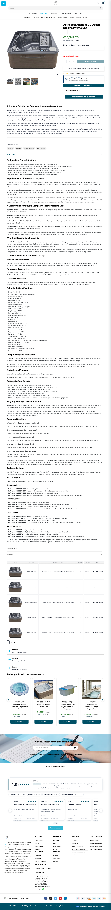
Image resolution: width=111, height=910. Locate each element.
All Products (33, 13)
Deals (54, 843)
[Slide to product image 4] (34, 81)
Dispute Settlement (40, 864)
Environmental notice (77, 846)
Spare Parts (78, 13)
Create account (39, 846)
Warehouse (56, 858)
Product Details (12, 549)
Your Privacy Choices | (85, 906)
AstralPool (10, 148)
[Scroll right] (102, 700)
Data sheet (10, 554)
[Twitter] (55, 898)
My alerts (37, 849)
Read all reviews (55, 828)
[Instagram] (50, 898)
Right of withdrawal (40, 861)
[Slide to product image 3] (26, 81)
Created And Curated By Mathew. (55, 906)
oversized (18, 148)
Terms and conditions (96, 849)
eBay (46, 801)
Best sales (56, 840)
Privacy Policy (38, 858)
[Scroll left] (8, 700)
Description (11, 154)
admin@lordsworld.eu (44, 886)
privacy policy (71, 751)
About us (74, 840)
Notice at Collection (99, 906)
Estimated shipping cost (78, 852)
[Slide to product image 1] (10, 81)
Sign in (37, 843)
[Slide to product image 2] (18, 81)
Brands (55, 849)
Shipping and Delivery (96, 843)
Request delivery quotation (83, 97)
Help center (75, 843)
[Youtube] (60, 898)
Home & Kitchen (66, 13)
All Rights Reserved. (30, 906)
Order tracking (39, 840)
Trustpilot (21, 801)
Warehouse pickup (77, 855)
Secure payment (94, 840)
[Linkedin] (65, 898)
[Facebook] (45, 898)
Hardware (54, 13)
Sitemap (55, 861)
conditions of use (55, 751)
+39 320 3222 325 (42, 884)
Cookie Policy (38, 855)
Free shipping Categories (78, 849)
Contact (55, 855)
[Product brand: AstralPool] (65, 32)
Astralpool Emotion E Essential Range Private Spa (43, 704)
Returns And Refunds (96, 846)
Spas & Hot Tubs (41, 148)
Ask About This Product (84, 85)
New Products (57, 846)
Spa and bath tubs (29, 148)
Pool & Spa (44, 13)
